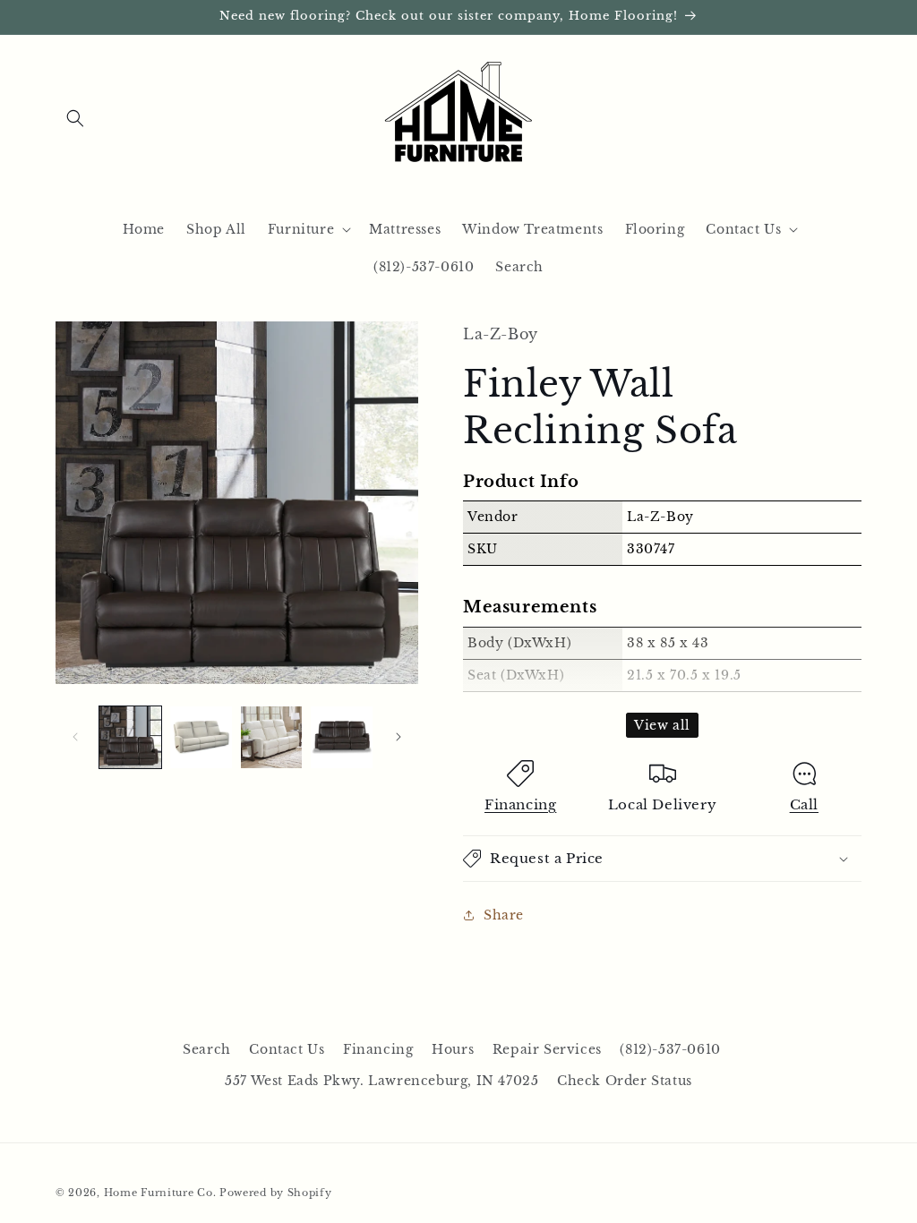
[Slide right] (398, 737)
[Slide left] (75, 737)
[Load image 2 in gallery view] (201, 737)
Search (207, 1049)
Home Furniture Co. (160, 1192)
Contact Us (286, 1049)
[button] (75, 118)
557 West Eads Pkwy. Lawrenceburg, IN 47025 (381, 1081)
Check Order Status (624, 1081)
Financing (520, 804)
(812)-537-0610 (670, 1049)
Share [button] (504, 915)
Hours (453, 1049)
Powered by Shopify (275, 1192)
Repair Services (547, 1049)
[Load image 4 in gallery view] (342, 737)
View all (662, 725)
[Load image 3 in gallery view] (272, 737)
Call (804, 804)
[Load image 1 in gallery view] (130, 737)
